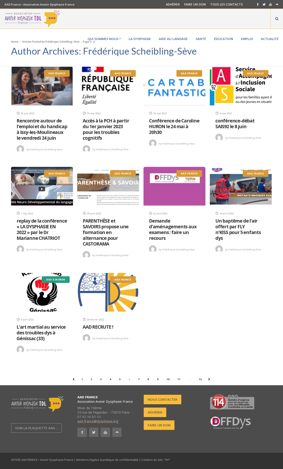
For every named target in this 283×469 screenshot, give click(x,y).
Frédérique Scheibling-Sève (44, 149)
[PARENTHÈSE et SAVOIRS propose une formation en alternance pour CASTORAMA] (108, 186)
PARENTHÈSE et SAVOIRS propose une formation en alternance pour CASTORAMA (105, 232)
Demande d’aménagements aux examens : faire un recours (172, 229)
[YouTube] (270, 4)
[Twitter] (264, 4)
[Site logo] (32, 19)
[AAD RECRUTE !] (108, 292)
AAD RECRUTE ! (98, 327)
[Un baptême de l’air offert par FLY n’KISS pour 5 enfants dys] (241, 186)
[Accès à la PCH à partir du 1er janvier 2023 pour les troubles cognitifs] (108, 86)
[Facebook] (257, 4)
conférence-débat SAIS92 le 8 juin (234, 124)
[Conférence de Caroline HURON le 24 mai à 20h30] (174, 86)
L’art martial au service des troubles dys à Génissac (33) (41, 332)
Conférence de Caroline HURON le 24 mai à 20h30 (174, 126)
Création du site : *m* (155, 460)
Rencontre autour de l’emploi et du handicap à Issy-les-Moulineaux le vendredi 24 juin (42, 129)
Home (15, 41)
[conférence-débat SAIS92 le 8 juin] (241, 86)
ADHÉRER (173, 4)
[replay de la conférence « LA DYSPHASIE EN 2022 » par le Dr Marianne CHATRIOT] (42, 186)
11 (178, 379)
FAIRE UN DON (195, 4)
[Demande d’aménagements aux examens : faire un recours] (174, 186)
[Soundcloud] (277, 4)
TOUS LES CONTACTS (226, 4)
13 (200, 379)
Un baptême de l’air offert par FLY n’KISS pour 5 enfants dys (238, 229)
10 (168, 379)
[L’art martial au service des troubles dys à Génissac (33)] (42, 292)
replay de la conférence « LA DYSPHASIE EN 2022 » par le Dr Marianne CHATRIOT (42, 229)
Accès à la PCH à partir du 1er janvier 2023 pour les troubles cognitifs (106, 129)
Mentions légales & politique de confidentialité (107, 460)
